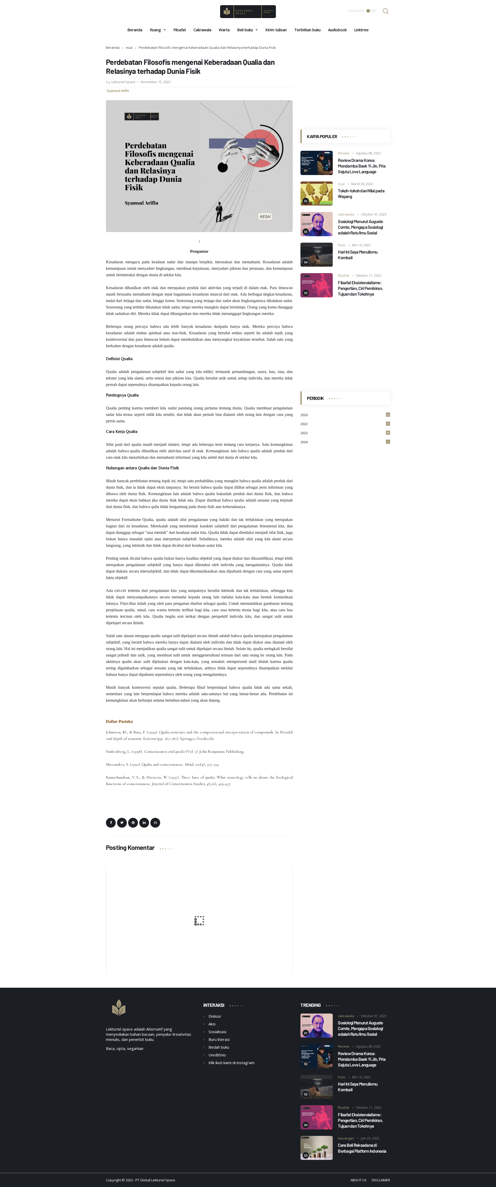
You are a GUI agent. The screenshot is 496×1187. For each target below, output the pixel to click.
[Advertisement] (345, 81)
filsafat (343, 275)
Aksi (211, 1023)
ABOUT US (359, 1180)
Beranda (134, 29)
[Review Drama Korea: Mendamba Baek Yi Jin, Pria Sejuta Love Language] (316, 173)
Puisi (341, 245)
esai (129, 47)
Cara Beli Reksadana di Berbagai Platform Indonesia (362, 1147)
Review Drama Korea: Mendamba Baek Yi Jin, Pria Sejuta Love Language (361, 165)
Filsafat (179, 29)
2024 (344, 442)
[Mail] (155, 823)
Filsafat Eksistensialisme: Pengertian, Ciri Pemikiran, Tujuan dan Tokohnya (360, 288)
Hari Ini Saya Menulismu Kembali (357, 254)
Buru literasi (219, 1039)
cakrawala (346, 214)
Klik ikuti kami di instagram (231, 1062)
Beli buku (245, 29)
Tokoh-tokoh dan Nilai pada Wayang (361, 193)
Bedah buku (218, 1047)
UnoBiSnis (217, 1054)
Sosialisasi (217, 1031)
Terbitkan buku (307, 29)
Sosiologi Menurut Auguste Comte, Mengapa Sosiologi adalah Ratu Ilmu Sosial (360, 227)
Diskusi (214, 1016)
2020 (345, 415)
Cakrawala (202, 29)
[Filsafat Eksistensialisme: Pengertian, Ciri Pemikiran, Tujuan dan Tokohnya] (316, 296)
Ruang (155, 29)
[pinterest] (133, 823)
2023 (345, 433)
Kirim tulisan (276, 29)
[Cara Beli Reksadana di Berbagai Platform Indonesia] (316, 1158)
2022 (345, 424)
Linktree (361, 29)
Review (343, 153)
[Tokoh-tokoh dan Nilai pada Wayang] (316, 204)
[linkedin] (144, 823)
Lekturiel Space (163, 1180)
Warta (224, 29)
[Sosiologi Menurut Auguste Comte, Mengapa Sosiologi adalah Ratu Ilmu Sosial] (316, 235)
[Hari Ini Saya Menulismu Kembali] (316, 265)
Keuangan (346, 1138)
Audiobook (337, 29)
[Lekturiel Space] (248, 16)
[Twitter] (122, 823)
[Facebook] (111, 823)
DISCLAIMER (381, 1180)
